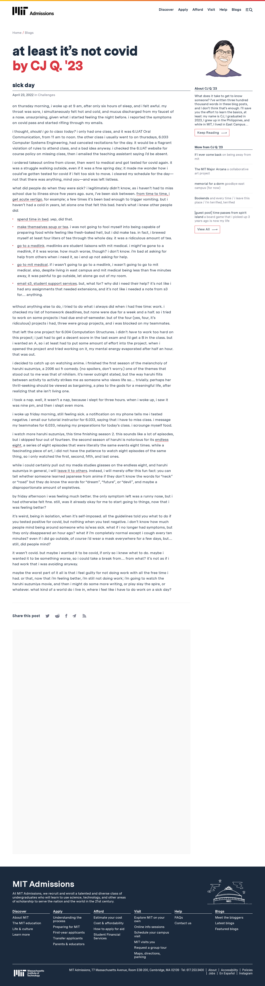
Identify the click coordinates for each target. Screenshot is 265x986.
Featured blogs (226, 929)
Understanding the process (67, 919)
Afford (99, 911)
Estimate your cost (108, 917)
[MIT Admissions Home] (33, 9)
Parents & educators (68, 944)
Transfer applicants (68, 938)
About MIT (20, 917)
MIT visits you (144, 942)
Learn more (21, 934)
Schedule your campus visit (151, 934)
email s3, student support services (47, 283)
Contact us (183, 923)
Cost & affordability (109, 923)
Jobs (212, 973)
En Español (227, 973)
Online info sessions (149, 927)
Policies (247, 970)
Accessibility (229, 970)
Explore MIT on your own (149, 919)
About (212, 970)
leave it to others (72, 470)
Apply (58, 911)
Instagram (246, 973)
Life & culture (22, 929)
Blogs (29, 33)
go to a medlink (31, 245)
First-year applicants (69, 932)
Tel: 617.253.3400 (192, 970)
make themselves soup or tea (42, 227)
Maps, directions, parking (147, 955)
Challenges (46, 95)
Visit (137, 911)
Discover (19, 911)
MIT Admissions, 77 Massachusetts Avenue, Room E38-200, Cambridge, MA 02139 (124, 970)
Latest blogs (224, 923)
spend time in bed (32, 219)
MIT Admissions (43, 884)
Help (178, 911)
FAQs (179, 917)
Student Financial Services (107, 936)
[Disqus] (101, 687)
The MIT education (26, 923)
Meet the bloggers (229, 917)
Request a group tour (150, 948)
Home (17, 33)
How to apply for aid (109, 929)
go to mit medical (32, 264)
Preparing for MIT (66, 927)
